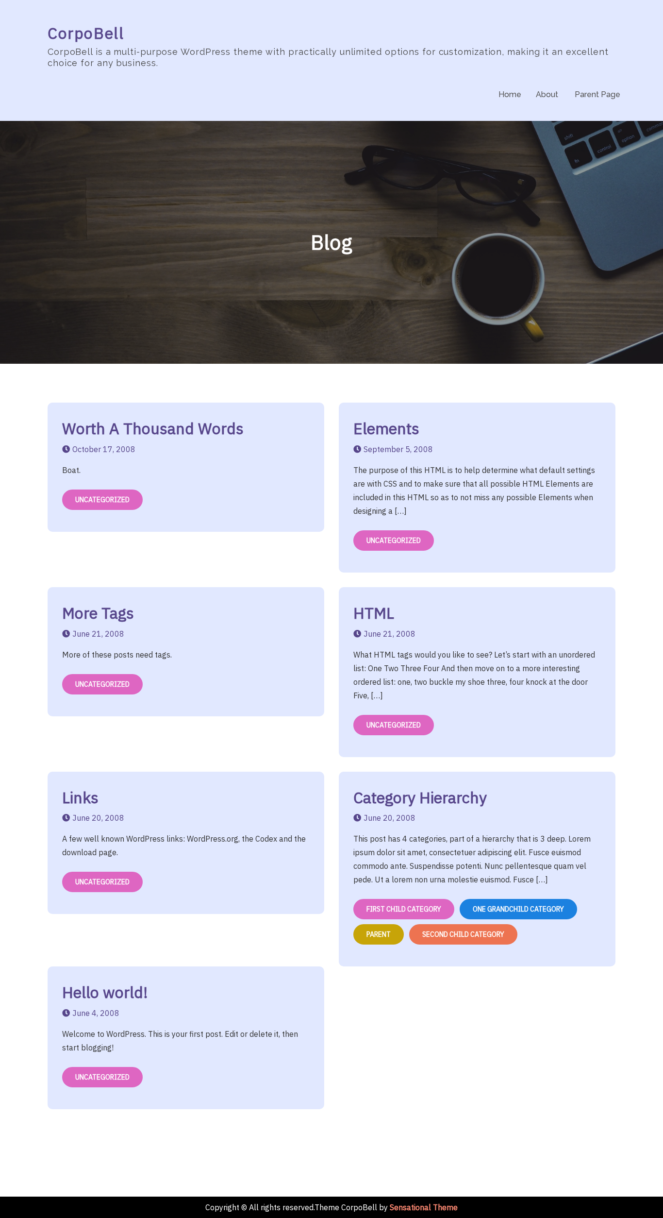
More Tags (98, 613)
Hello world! (105, 992)
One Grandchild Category (518, 909)
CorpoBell (86, 33)
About (547, 94)
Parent (378, 934)
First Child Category (403, 909)
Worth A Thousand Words (153, 428)
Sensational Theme (424, 1207)
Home (509, 94)
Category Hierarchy (420, 797)
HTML (373, 613)
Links (80, 797)
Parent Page (597, 94)
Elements (386, 428)
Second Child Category (463, 934)
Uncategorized (102, 499)
